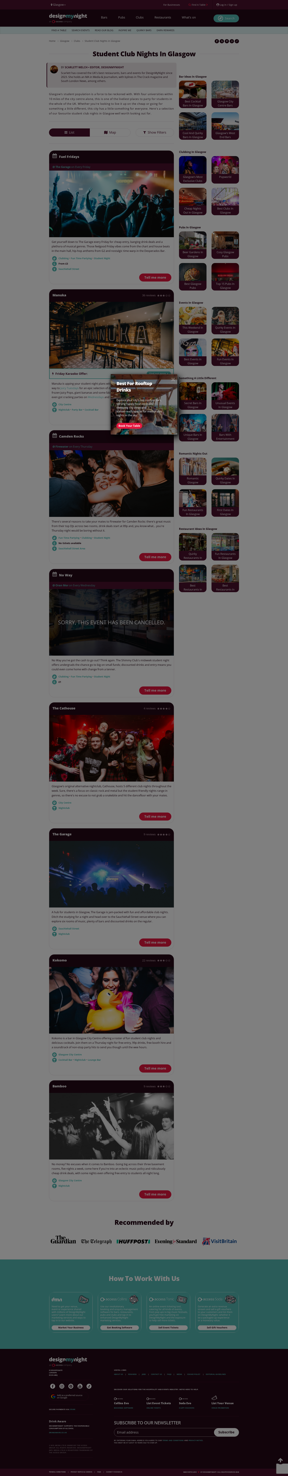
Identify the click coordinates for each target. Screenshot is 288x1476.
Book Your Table (129, 426)
